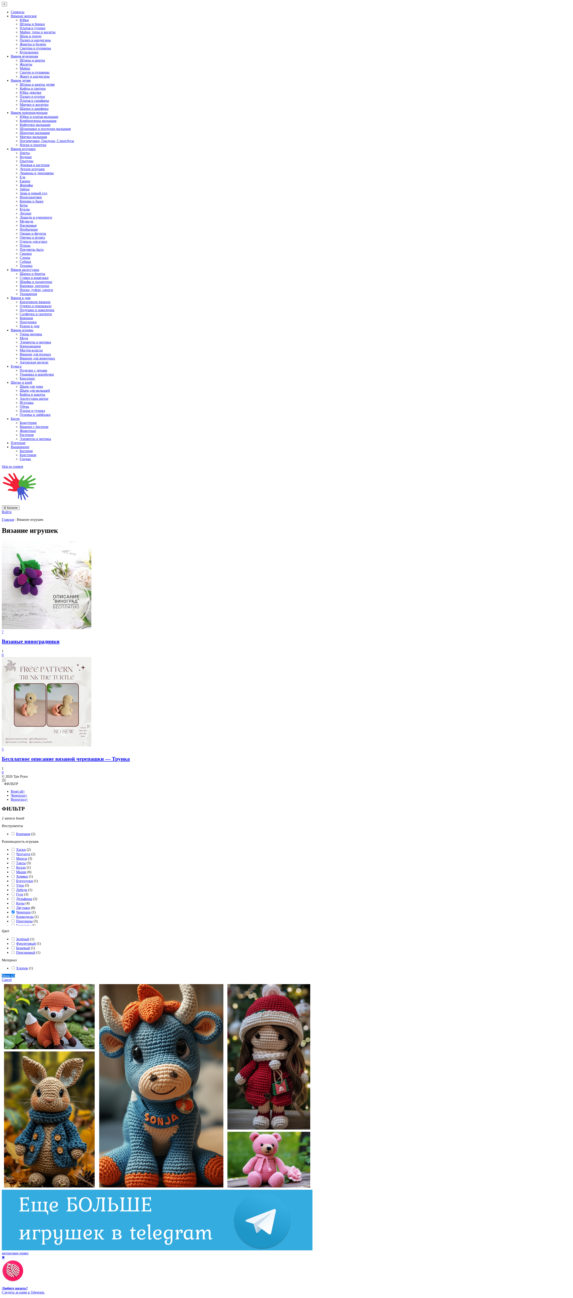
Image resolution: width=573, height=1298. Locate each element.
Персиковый (25, 952)
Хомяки (22, 876)
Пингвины (24, 921)
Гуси (19, 894)
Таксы (21, 863)
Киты (20, 903)
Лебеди (21, 890)
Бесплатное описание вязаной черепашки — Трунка (66, 759)
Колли (21, 867)
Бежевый (23, 948)
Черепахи (23, 912)
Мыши (21, 872)
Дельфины (24, 899)
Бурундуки (24, 881)
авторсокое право (15, 1253)
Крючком (23, 834)
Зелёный (22, 939)
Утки (20, 885)
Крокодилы (25, 917)
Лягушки (23, 908)
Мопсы (21, 858)
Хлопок (22, 968)
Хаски (21, 849)
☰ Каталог (11, 507)
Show (8, 976)
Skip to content (12, 466)
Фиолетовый (26, 943)
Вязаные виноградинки (31, 641)
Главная (8, 519)
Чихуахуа (23, 854)
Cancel (7, 980)
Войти (7, 512)
